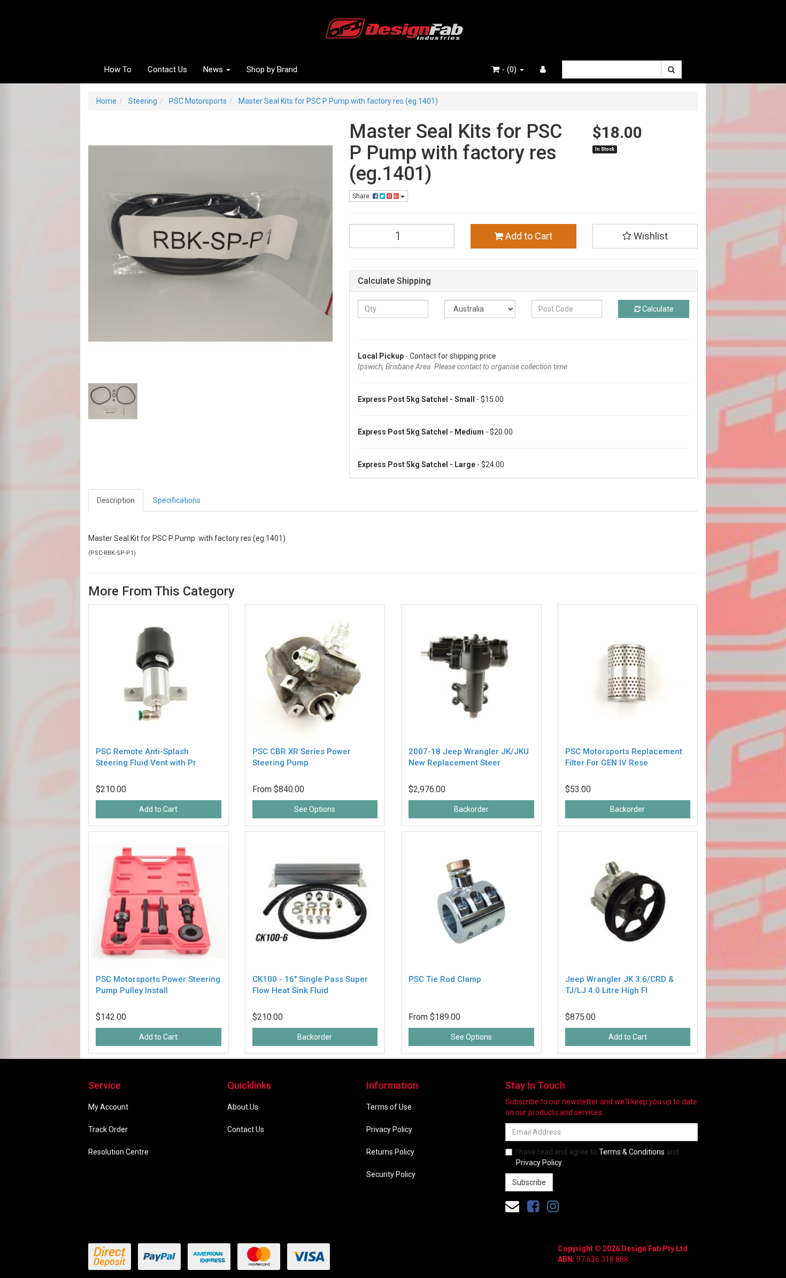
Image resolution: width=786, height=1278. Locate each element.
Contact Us (167, 69)
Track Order (108, 1129)
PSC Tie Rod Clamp (445, 979)
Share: (362, 196)
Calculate (657, 309)
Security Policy (390, 1174)
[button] (645, 236)
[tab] (116, 500)
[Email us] (512, 1206)
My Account (108, 1107)
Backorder (471, 809)
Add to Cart (527, 236)
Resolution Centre (118, 1152)
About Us (242, 1107)
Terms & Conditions (632, 1152)
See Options (314, 809)
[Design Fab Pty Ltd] (393, 27)
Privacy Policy (389, 1129)
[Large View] (112, 401)
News (214, 69)
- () (509, 69)
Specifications (177, 500)
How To (118, 69)
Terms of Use (389, 1107)
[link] (533, 1206)
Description (116, 500)
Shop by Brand (271, 69)
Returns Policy (390, 1152)
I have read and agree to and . (597, 1157)
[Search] (671, 69)
